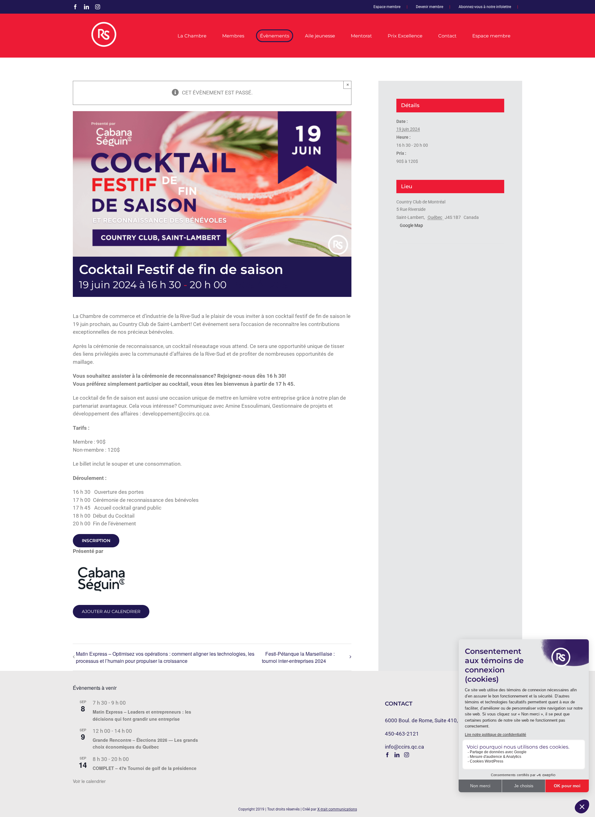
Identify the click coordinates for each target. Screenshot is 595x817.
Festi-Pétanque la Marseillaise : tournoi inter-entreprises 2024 (298, 657)
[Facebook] (387, 754)
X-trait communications (337, 809)
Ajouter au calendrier (111, 611)
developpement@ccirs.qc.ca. (176, 414)
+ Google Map (409, 225)
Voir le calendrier (89, 781)
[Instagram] (406, 754)
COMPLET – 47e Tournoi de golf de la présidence (144, 768)
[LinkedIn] (396, 754)
